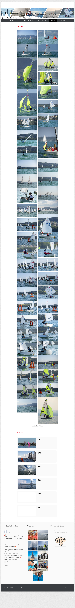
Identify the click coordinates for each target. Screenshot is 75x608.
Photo (8, 561)
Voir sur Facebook (7, 564)
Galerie (53, 20)
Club (18, 20)
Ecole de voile (28, 20)
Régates (45, 20)
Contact (62, 20)
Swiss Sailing (15, 559)
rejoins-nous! (63, 532)
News (12, 20)
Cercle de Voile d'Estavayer (14, 531)
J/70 (37, 20)
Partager (6, 565)
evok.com (69, 587)
